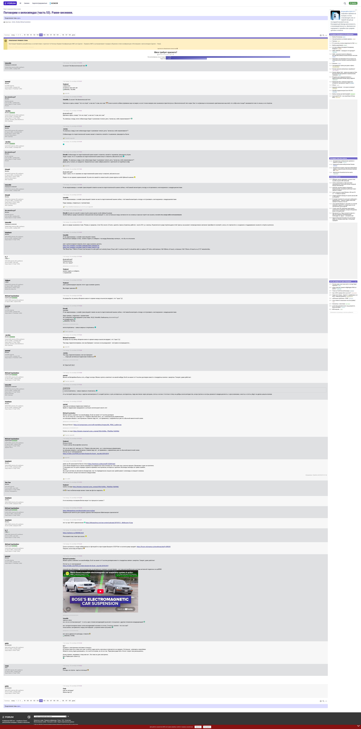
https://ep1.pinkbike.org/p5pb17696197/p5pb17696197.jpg (81, 247)
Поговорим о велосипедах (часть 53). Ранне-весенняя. (38, 12)
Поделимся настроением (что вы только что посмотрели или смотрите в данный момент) (344, 59)
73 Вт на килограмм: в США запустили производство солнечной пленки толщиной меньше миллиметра (344, 184)
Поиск (59, 720)
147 (66, 35)
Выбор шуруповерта (337, 45)
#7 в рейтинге (19, 284)
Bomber (18, 22)
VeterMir (67, 138)
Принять (198, 727)
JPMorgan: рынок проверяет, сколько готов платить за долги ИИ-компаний (343, 180)
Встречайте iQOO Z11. (348, 11)
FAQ (63, 720)
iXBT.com (36, 724)
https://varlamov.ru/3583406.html (73, 533)
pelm (66, 331)
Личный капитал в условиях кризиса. (342, 39)
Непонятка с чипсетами (338, 304)
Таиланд (334, 41)
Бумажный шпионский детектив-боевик (343, 164)
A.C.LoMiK (67, 479)
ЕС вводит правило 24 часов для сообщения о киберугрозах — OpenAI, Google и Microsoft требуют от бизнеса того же (344, 200)
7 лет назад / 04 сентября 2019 (72, 81)
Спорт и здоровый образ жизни (12, 9)
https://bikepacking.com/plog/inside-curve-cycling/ (79, 510)
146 (63, 35)
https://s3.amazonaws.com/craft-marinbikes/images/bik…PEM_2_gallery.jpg (97, 425)
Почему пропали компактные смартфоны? (343, 69)
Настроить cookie (52, 722)
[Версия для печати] (320, 35)
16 (171, 54)
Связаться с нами (38, 720)
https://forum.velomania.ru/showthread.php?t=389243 (153, 547)
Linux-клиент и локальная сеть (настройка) (343, 300)
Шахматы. (335, 63)
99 (24, 35)
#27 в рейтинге (19, 261)
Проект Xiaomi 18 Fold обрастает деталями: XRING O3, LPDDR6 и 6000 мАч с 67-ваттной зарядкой (343, 219)
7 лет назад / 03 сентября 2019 (72, 63)
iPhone (334, 85)
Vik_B (66, 207)
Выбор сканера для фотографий (341, 94)
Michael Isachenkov (25, 22)
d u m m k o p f (84, 207)
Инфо (324, 63)
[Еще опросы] (173, 54)
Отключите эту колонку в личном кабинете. (341, 312)
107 (51, 35)
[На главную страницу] (10, 3)
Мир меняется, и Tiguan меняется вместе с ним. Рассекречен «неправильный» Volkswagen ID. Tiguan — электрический (343, 214)
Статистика (68, 720)
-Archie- (14, 22)
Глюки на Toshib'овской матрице (341, 291)
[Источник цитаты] (71, 86)
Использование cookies (40, 722)
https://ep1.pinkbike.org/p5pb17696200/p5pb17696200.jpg (81, 245)
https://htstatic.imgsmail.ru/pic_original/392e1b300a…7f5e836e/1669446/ (96, 431)
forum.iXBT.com (69, 724)
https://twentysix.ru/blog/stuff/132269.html (101, 464)
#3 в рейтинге (19, 236)
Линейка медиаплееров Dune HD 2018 (342, 90)
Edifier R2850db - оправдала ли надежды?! (343, 50)
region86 (67, 93)
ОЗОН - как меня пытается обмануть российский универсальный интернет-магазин (344, 54)
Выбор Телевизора (337, 37)
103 (38, 35)
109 (57, 35)
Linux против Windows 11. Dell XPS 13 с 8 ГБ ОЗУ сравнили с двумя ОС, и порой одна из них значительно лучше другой (344, 205)
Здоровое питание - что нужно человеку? (343, 87)
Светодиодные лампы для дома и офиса (343, 65)
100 (28, 35)
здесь (18, 18)
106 (48, 35)
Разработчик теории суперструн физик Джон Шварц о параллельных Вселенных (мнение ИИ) (345, 169)
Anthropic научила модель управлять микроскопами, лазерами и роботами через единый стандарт (344, 189)
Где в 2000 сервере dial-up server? (341, 293)
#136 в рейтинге (20, 115)
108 (54, 35)
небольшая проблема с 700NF (340, 298)
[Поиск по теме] (323, 35)
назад (13, 35)
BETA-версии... (336, 309)
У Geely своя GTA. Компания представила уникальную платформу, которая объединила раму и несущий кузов (344, 210)
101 (31, 35)
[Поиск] (345, 3)
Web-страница (9, 121)
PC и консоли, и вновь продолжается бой (343, 43)
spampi (67, 381)
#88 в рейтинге (20, 67)
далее (73, 35)
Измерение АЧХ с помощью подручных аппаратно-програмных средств (342, 82)
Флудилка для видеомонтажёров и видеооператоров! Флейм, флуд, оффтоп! (343, 77)
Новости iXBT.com (335, 177)
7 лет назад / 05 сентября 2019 (72, 556)
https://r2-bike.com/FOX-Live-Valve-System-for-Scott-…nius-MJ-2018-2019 (86, 453)
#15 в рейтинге (19, 130)
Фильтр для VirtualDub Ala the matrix (343, 172)
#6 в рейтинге (20, 300)
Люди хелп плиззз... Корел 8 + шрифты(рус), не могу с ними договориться (344, 295)
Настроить (207, 727)
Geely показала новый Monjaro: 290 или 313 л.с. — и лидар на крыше (344, 193)
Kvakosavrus (76, 207)
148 (70, 35)
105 (44, 35)
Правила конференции (50, 720)
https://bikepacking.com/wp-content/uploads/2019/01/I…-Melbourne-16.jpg (109, 523)
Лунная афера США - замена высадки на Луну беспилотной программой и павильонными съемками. (344, 74)
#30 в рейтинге (20, 647)
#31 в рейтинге (19, 670)
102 (34, 35)
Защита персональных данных (65, 722)
